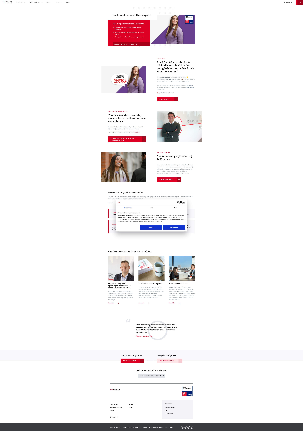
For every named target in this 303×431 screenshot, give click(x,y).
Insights (112, 410)
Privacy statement (127, 427)
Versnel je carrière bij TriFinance (124, 44)
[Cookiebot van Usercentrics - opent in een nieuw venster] (178, 202)
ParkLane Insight (169, 407)
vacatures (137, 132)
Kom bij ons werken (129, 361)
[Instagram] (188, 427)
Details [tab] (151, 207)
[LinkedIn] (182, 427)
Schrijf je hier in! (164, 99)
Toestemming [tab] (128, 207)
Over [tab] (175, 207)
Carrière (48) (114, 404)
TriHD (166, 410)
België (288, 2)
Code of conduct (169, 427)
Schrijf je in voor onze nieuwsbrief (150, 375)
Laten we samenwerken (167, 361)
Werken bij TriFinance (166, 179)
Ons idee (130, 404)
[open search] (299, 2)
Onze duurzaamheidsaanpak (156, 427)
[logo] (7, 2)
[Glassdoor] (192, 427)
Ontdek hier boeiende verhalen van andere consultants (122, 139)
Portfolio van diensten (116, 407)
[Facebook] (185, 427)
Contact (130, 407)
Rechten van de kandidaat (140, 427)
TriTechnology (169, 413)
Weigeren (151, 227)
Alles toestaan (174, 227)
